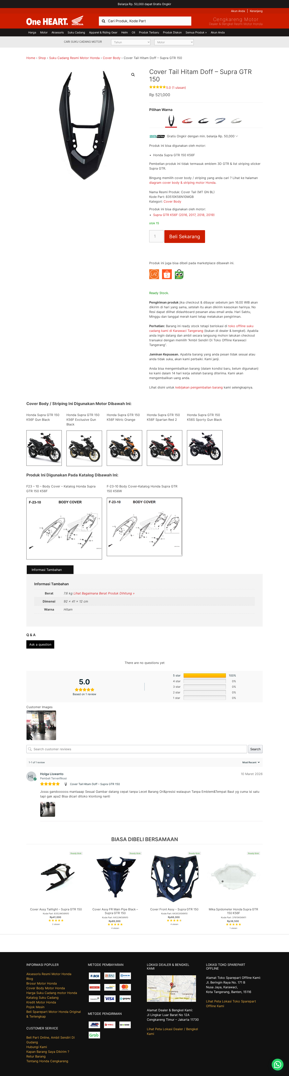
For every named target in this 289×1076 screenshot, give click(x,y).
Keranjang (256, 11)
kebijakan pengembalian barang (199, 387)
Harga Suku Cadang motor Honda (51, 993)
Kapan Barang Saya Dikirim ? (47, 1052)
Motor (44, 32)
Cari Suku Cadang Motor (83, 41)
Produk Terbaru (149, 32)
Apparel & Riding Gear (103, 32)
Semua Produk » (196, 32)
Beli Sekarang (184, 236)
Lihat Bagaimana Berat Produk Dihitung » (104, 593)
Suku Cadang (76, 32)
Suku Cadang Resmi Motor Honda (74, 58)
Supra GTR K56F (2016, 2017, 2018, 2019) (184, 215)
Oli (133, 32)
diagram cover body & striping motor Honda (182, 183)
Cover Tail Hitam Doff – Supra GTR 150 (95, 784)
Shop (42, 58)
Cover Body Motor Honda (45, 988)
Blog (29, 979)
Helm (124, 32)
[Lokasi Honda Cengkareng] (171, 1001)
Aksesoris (58, 32)
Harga (32, 32)
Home (30, 58)
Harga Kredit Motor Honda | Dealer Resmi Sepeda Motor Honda (54, 21)
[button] (133, 74)
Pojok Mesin (35, 1007)
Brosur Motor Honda (41, 983)
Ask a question (40, 644)
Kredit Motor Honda (41, 1002)
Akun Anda (238, 11)
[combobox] (145, 21)
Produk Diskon (172, 32)
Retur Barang (36, 1056)
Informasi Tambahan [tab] (47, 570)
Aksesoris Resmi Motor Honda (48, 974)
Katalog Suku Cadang (42, 997)
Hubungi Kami (36, 1047)
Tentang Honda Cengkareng (47, 1061)
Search (255, 749)
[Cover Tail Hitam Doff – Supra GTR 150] (66, 784)
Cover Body (112, 58)
